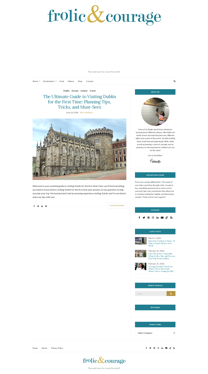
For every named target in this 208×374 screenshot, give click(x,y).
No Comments (86, 112)
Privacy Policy (57, 348)
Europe (75, 90)
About (35, 81)
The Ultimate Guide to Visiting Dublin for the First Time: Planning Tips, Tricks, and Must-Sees (79, 102)
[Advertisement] (104, 48)
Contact (90, 81)
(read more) (158, 141)
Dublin (66, 90)
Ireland (84, 90)
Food (62, 81)
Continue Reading (116, 205)
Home (35, 348)
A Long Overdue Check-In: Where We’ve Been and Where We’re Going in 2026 (160, 269)
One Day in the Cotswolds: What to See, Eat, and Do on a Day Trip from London (161, 256)
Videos (71, 81)
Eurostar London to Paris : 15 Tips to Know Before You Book (161, 243)
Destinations (49, 81)
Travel (93, 90)
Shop (80, 81)
